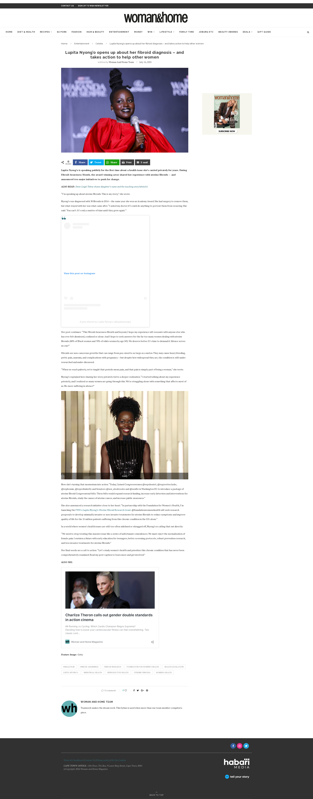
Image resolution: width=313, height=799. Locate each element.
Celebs (99, 43)
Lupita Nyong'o (70, 672)
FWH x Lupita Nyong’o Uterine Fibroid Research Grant (103, 509)
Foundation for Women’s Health (143, 667)
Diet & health (26, 32)
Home (9, 32)
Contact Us (90, 760)
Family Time (186, 32)
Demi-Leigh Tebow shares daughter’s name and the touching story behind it (111, 186)
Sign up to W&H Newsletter (93, 6)
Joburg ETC (206, 32)
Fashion (77, 32)
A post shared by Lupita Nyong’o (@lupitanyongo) (105, 321)
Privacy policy (103, 760)
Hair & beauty (95, 32)
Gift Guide (264, 32)
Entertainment (119, 32)
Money (138, 32)
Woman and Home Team (121, 62)
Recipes (45, 32)
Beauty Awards (228, 32)
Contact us (67, 6)
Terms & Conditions (73, 760)
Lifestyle (166, 32)
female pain (69, 667)
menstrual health (93, 672)
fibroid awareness (89, 667)
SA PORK (62, 32)
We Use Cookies (118, 760)
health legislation (174, 667)
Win (150, 32)
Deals (246, 32)
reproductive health (117, 672)
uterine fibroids (142, 672)
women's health (164, 672)
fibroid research (112, 667)
